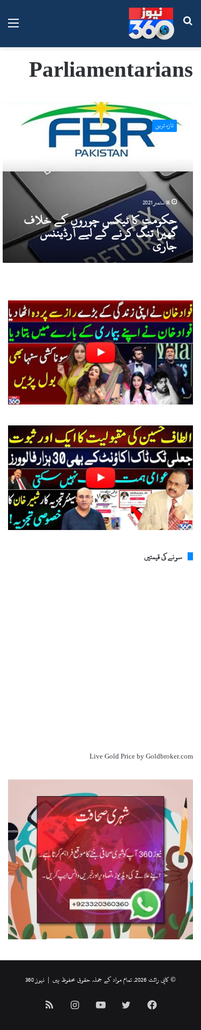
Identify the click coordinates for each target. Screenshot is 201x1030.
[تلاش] (187, 28)
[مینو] (13, 28)
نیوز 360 (34, 979)
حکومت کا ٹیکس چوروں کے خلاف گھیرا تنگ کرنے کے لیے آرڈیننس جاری (100, 232)
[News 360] (151, 24)
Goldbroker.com (169, 756)
